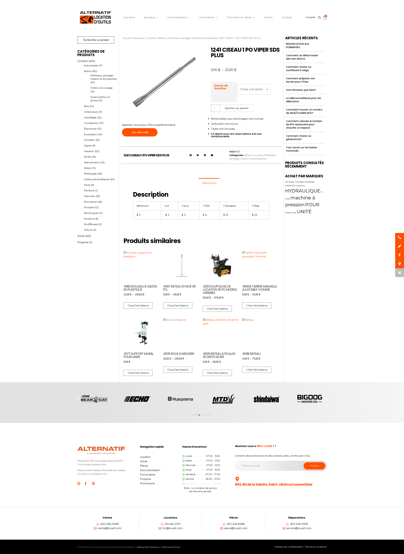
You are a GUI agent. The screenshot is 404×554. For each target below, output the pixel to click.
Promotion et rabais (239, 17)
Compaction (91, 123)
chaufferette (309, 182)
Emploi (268, 17)
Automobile (91, 65)
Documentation (177, 17)
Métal (87, 168)
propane (288, 213)
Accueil (127, 38)
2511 (286, 182)
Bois (86, 106)
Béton (88, 71)
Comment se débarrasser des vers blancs (302, 57)
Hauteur (89, 151)
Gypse (88, 145)
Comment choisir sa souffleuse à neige (298, 68)
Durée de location (221, 87)
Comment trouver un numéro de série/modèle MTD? (304, 111)
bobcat (292, 182)
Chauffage (90, 117)
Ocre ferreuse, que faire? (301, 90)
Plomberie (90, 201)
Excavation (90, 134)
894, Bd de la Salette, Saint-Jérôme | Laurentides (273, 484)
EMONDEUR (290, 186)
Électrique (90, 128)
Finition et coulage (101, 87)
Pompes (89, 207)
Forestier (89, 139)
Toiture (88, 229)
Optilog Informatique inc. (148, 547)
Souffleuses (91, 224)
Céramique (91, 111)
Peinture (89, 190)
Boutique (149, 17)
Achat (81, 236)
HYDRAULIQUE (302, 191)
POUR (312, 204)
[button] (190, 155)
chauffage (299, 182)
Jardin (88, 156)
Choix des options (138, 305)
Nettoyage (90, 173)
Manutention (92, 162)
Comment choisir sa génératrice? (298, 137)
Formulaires (206, 17)
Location (82, 61)
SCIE (294, 213)
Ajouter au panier (237, 108)
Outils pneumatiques (96, 179)
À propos (129, 17)
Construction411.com (170, 547)
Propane (82, 242)
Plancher (89, 196)
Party (87, 184)
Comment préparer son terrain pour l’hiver (300, 80)
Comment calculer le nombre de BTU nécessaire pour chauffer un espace (304, 124)
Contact (287, 17)
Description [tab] (209, 183)
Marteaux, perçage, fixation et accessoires (192, 38)
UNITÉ (304, 211)
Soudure (89, 218)
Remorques (91, 213)
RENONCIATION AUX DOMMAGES (297, 45)
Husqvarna (300, 186)
